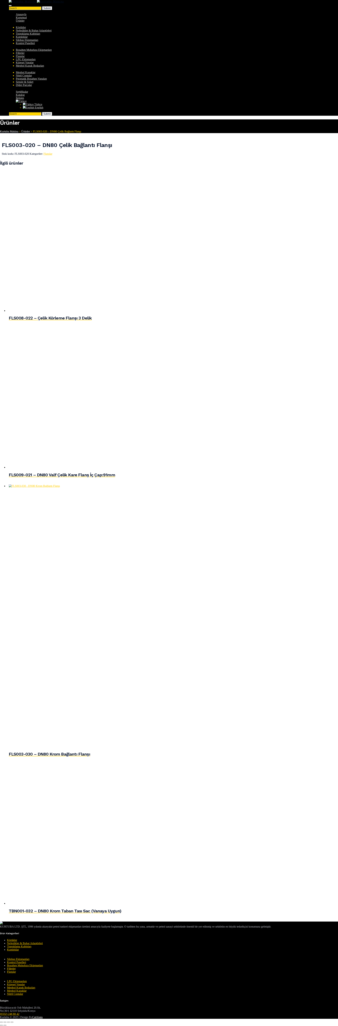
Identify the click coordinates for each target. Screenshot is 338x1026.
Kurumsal (21, 17)
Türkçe (38, 104)
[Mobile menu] (10, 5)
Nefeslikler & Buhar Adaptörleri (34, 30)
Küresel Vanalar (25, 62)
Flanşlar (20, 56)
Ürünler (20, 20)
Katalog (20, 94)
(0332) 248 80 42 (9, 1013)
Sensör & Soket (24, 81)
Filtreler (20, 53)
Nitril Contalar (24, 75)
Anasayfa (21, 14)
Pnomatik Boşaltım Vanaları (31, 78)
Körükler (21, 27)
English (38, 107)
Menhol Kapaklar (25, 72)
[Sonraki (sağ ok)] (5, 1025)
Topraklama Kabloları (28, 33)
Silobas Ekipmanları (27, 40)
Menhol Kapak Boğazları (30, 65)
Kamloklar (22, 36)
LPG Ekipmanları (26, 59)
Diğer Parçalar (24, 85)
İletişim (20, 98)
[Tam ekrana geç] (5, 1022)
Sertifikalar (22, 91)
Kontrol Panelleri (25, 43)
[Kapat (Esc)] (12, 1022)
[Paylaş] (8, 1022)
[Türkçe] (21, 101)
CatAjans (37, 1017)
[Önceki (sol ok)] (1, 1025)
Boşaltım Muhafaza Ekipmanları (34, 49)
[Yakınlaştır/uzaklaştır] (1, 1022)
